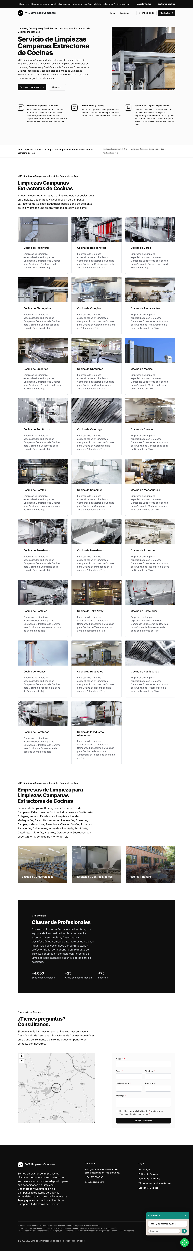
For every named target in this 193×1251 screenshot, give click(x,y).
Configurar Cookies (148, 1187)
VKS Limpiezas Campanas (40, 12)
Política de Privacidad (148, 1111)
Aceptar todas (144, 4)
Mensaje (121, 1095)
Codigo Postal (123, 1083)
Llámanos (55, 87)
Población (150, 1083)
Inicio (112, 13)
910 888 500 (148, 13)
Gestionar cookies (166, 4)
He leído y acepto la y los (141, 1112)
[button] (56, 1088)
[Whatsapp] (184, 1242)
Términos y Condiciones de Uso (133, 1114)
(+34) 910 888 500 (94, 1177)
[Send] (184, 1231)
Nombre (120, 1059)
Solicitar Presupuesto (30, 87)
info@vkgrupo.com (94, 1182)
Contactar (165, 13)
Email (119, 1071)
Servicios (124, 13)
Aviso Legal (144, 1169)
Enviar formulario (143, 1120)
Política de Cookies (148, 1174)
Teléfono (150, 1071)
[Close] (185, 1215)
